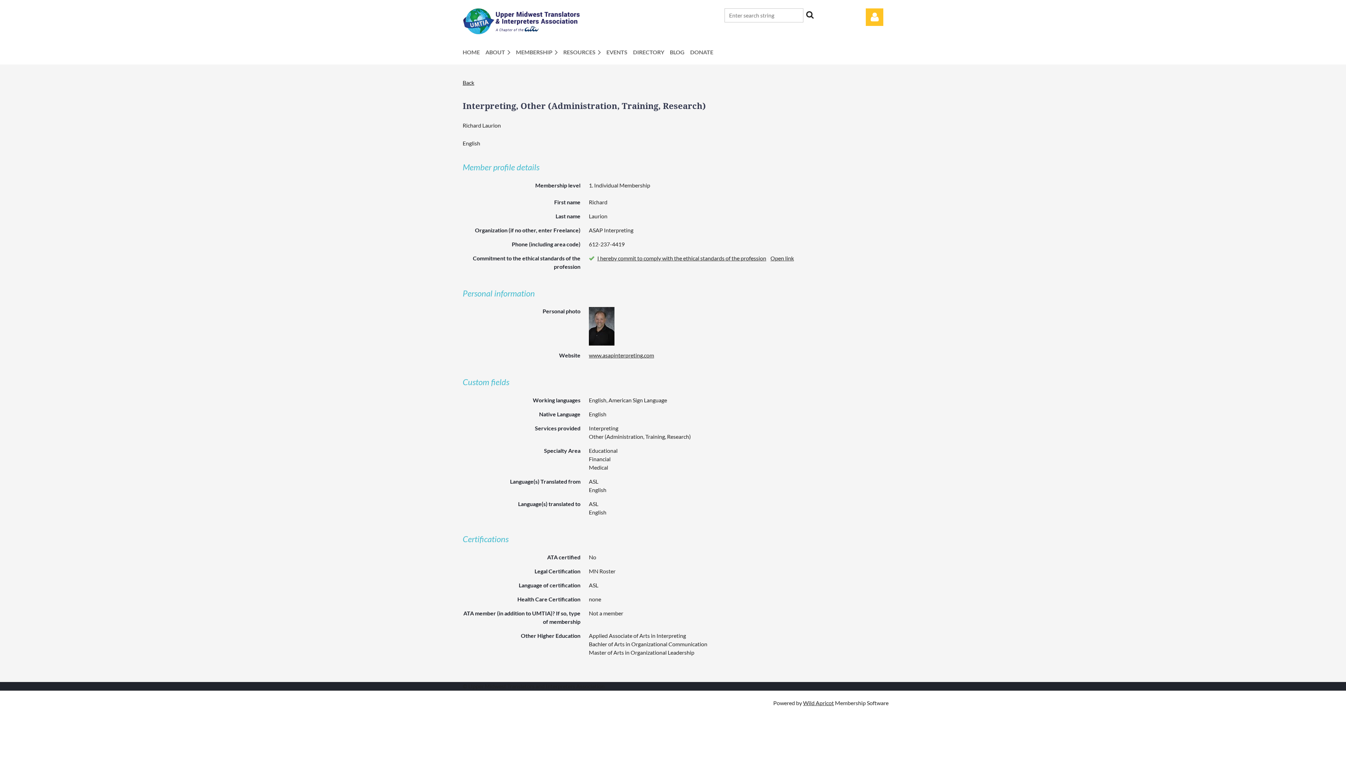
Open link (782, 258)
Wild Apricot (818, 703)
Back (468, 82)
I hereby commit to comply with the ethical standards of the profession (681, 258)
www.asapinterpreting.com (621, 355)
